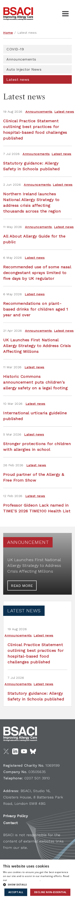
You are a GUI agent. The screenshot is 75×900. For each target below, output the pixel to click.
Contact (10, 823)
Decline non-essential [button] (50, 892)
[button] (37, 884)
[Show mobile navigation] (65, 14)
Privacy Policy (15, 816)
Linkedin (15, 751)
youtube (24, 751)
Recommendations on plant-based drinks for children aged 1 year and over (35, 309)
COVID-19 (15, 49)
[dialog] (37, 880)
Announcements (21, 59)
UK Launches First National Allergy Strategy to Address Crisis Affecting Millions (37, 346)
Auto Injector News (24, 69)
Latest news (17, 79)
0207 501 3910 (37, 778)
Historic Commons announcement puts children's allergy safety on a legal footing (35, 382)
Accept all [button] (15, 892)
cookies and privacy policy (24, 880)
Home (8, 33)
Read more (22, 586)
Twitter (6, 751)
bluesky (33, 751)
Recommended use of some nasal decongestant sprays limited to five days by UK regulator (37, 272)
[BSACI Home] (18, 13)
